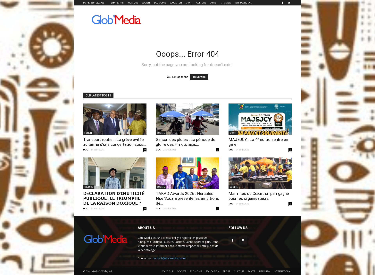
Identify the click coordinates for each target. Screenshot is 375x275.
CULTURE (201, 2)
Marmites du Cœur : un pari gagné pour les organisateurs (259, 196)
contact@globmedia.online (169, 258)
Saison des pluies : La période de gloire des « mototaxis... (185, 142)
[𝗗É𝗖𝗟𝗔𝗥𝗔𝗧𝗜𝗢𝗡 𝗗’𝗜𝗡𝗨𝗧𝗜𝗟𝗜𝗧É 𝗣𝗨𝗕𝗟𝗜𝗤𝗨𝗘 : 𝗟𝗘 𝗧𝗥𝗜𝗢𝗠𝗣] (114, 173)
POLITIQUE (132, 2)
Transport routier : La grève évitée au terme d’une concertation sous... (114, 142)
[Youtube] (289, 2)
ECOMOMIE (160, 2)
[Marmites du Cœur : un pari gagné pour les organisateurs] (260, 173)
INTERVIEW (225, 2)
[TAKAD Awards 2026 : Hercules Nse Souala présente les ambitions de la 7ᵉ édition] (187, 173)
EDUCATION (176, 2)
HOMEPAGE (199, 77)
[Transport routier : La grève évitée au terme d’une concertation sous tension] (114, 119)
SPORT (189, 2)
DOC (85, 149)
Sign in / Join (117, 2)
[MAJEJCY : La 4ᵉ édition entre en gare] (260, 119)
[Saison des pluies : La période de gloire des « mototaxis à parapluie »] (187, 119)
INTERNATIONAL (243, 2)
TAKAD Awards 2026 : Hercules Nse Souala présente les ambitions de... (187, 198)
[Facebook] (282, 2)
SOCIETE (146, 2)
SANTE (213, 2)
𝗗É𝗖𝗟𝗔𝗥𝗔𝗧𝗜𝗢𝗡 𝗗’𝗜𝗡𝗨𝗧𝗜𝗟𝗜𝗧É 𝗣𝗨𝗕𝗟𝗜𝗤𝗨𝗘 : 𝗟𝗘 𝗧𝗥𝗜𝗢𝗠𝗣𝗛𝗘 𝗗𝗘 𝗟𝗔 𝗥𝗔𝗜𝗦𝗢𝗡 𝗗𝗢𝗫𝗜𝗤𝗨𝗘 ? (113, 198)
